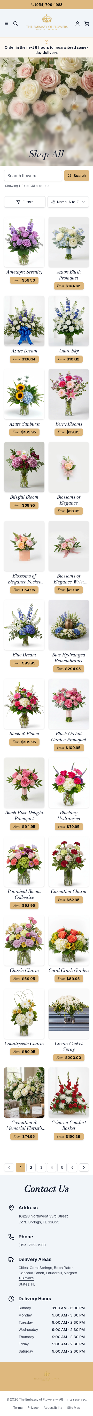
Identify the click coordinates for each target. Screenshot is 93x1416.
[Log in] (77, 23)
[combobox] (68, 202)
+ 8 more (26, 1278)
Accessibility (53, 1408)
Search (80, 175)
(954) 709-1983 (49, 4)
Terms (17, 1408)
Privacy (33, 1408)
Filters (28, 202)
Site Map (73, 1408)
